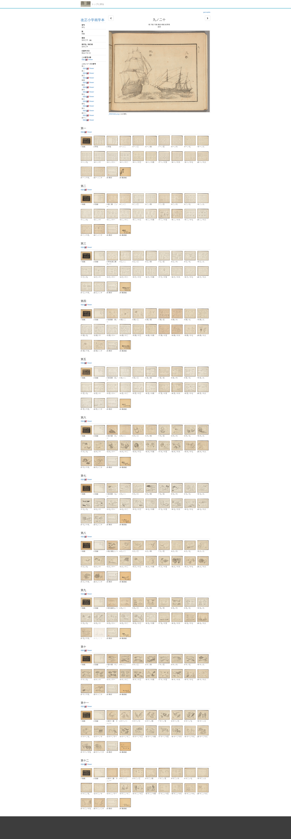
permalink (206, 12)
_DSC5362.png (113, 114)
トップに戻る (98, 3)
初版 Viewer (87, 59)
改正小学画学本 (93, 19)
